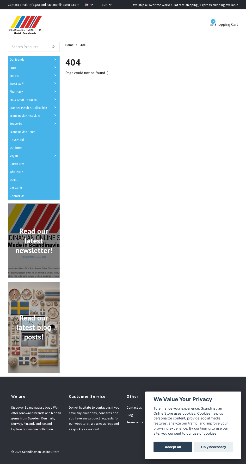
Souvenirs (16, 123)
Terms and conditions (142, 422)
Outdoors (16, 148)
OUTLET (15, 180)
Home (69, 45)
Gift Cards (16, 188)
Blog (130, 415)
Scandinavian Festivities (25, 116)
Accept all (173, 447)
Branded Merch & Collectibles (28, 108)
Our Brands (17, 59)
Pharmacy (16, 91)
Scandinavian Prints (22, 132)
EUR (105, 4)
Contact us (134, 407)
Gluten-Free (17, 164)
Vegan (14, 155)
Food (13, 68)
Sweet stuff (16, 83)
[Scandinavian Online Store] (25, 24)
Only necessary (213, 447)
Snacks (14, 76)
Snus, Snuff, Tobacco (23, 100)
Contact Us (17, 196)
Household (17, 140)
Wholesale (16, 172)
